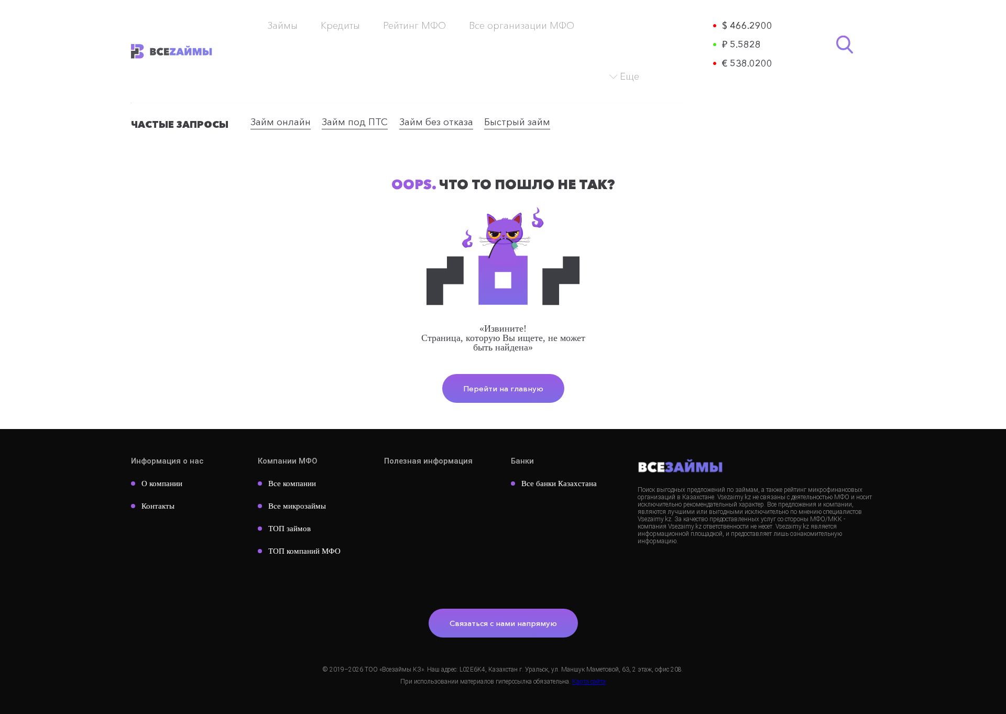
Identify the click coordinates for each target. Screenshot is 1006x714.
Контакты (157, 506)
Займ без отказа (436, 122)
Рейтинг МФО (414, 25)
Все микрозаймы (297, 506)
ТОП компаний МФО (304, 551)
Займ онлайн (280, 122)
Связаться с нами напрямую (503, 623)
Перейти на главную (503, 388)
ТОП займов (289, 528)
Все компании (292, 483)
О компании (161, 483)
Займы (282, 25)
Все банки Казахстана (559, 483)
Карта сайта (589, 681)
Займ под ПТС (355, 122)
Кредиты (340, 25)
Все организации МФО (521, 25)
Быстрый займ (517, 122)
